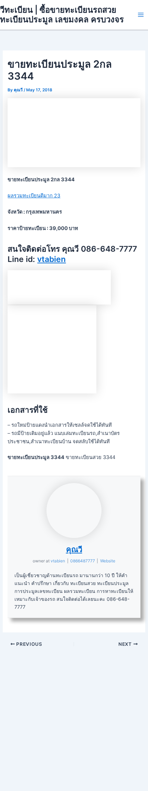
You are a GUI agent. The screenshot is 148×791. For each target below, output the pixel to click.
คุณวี (74, 549)
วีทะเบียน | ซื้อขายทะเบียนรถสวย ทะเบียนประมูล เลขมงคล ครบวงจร (62, 14)
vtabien (51, 259)
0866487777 (82, 560)
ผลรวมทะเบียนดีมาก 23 (34, 196)
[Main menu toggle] (141, 15)
